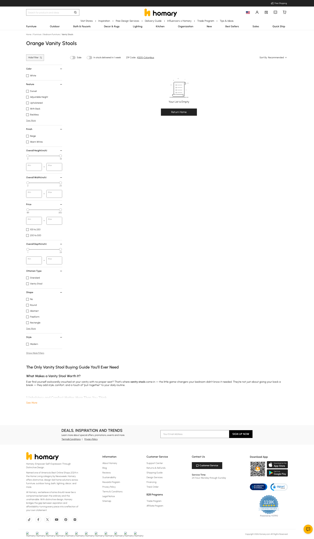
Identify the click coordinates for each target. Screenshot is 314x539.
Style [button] (29, 337)
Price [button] (28, 204)
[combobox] (277, 57)
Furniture (37, 34)
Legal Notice (108, 496)
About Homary (109, 463)
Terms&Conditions (71, 439)
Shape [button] (29, 292)
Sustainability (109, 477)
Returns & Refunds (156, 468)
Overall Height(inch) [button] (36, 150)
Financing (151, 482)
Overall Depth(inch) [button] (36, 244)
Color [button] (29, 68)
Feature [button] (30, 84)
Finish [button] (29, 129)
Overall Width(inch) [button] (36, 177)
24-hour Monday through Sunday (209, 478)
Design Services (155, 477)
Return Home (179, 112)
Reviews (106, 472)
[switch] (73, 57)
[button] (279, 487)
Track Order (153, 486)
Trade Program (154, 501)
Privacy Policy (91, 439)
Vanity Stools (67, 34)
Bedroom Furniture (51, 34)
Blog (104, 468)
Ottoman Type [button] (34, 271)
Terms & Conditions (112, 491)
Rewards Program (111, 482)
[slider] (27, 156)
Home (29, 34)
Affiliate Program (155, 505)
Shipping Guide (155, 472)
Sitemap (106, 501)
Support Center (155, 463)
